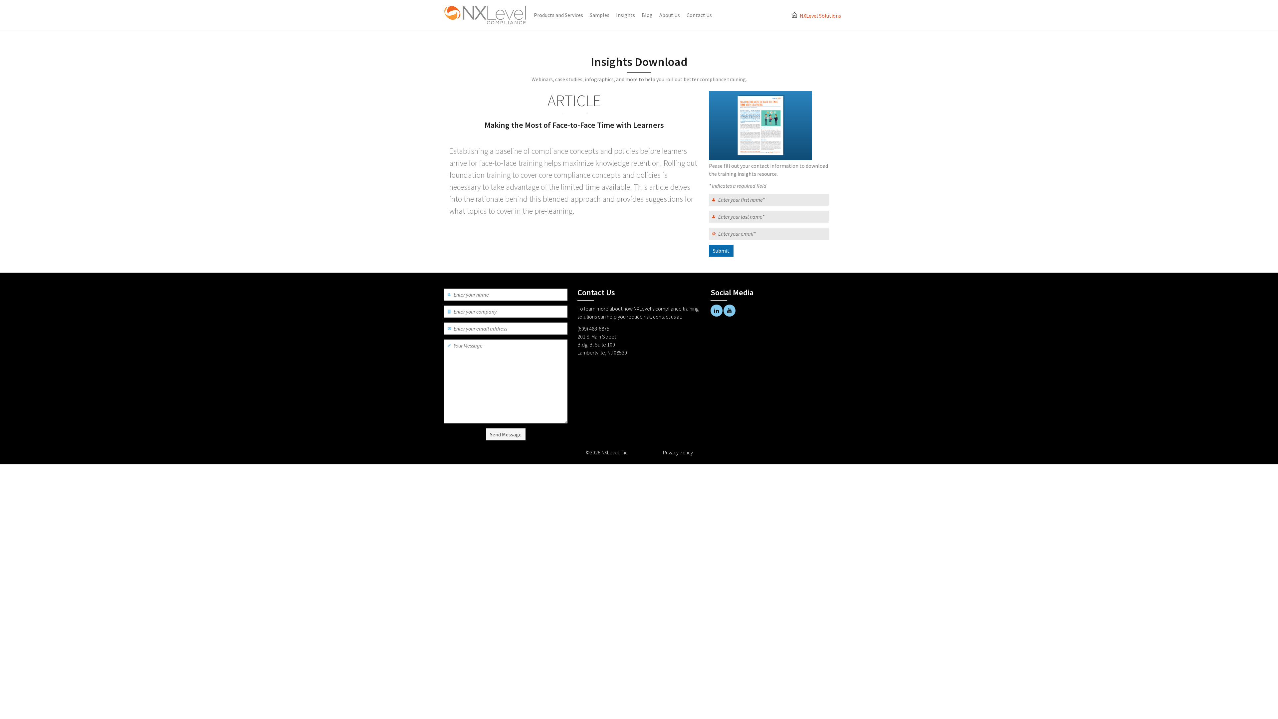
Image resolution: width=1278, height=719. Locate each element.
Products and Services (558, 15)
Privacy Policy (678, 452)
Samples (599, 15)
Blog (647, 15)
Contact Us (699, 15)
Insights (625, 15)
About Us (669, 15)
